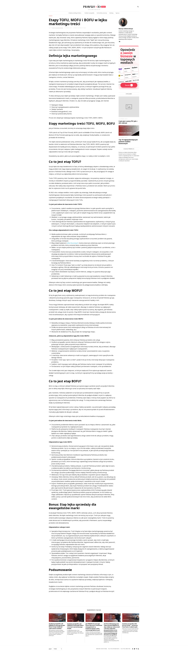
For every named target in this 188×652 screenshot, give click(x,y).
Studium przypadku (89, 13)
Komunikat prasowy (102, 13)
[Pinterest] (136, 649)
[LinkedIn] (138, 649)
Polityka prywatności (113, 648)
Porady (51, 15)
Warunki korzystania (101, 648)
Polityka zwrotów (125, 648)
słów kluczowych (72, 243)
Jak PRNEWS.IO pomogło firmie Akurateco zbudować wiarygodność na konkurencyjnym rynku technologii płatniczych (94, 627)
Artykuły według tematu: (75, 13)
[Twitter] (134, 649)
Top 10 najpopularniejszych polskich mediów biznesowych (128, 141)
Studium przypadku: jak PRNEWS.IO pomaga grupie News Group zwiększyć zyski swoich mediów (57, 626)
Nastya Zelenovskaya (126, 29)
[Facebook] (132, 649)
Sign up (117, 13)
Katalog (111, 13)
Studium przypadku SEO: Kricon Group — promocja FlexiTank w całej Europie (130, 625)
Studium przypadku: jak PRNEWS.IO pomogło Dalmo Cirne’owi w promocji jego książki (75, 626)
